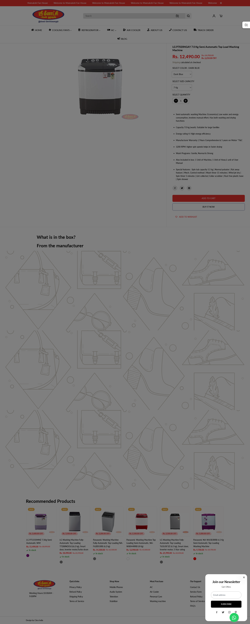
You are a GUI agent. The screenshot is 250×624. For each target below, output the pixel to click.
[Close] (244, 577)
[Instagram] (229, 612)
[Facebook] (217, 612)
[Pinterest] (236, 612)
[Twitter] (223, 612)
